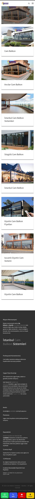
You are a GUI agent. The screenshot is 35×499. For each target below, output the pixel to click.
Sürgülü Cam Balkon (13, 154)
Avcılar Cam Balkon (13, 84)
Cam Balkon (10, 51)
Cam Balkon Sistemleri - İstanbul (16, 486)
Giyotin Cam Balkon (13, 294)
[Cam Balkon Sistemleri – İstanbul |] (5, 3)
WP (10, 490)
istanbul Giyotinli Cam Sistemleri (11, 436)
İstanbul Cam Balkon (14, 187)
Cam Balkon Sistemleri (19, 325)
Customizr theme (26, 490)
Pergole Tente (16, 394)
